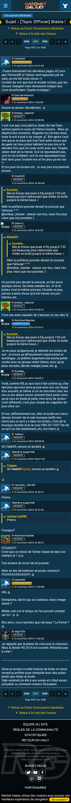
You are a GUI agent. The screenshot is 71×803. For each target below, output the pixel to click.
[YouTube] (35, 772)
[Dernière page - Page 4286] (65, 42)
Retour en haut (35, 740)
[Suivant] (59, 42)
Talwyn (18, 434)
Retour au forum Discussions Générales (37, 28)
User (65, 5)
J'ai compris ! (59, 799)
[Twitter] (28, 772)
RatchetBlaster (24, 320)
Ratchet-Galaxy (35, 6)
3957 (35, 41)
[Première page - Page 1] (6, 42)
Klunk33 (19, 176)
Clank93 (19, 59)
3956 (26, 41)
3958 (44, 41)
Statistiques (36, 735)
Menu (5, 5)
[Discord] (39, 778)
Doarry (19, 223)
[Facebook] (42, 772)
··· (19, 41)
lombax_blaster (24, 113)
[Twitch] (32, 778)
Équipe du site (35, 724)
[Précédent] (12, 42)
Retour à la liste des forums (37, 33)
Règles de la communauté (35, 729)
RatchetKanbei (24, 536)
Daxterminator (24, 95)
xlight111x (19, 631)
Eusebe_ (20, 371)
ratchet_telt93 (24, 485)
